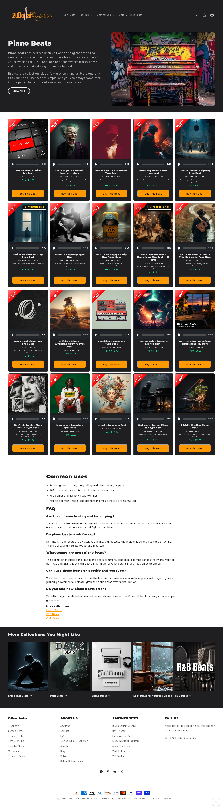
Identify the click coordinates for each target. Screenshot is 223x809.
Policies (64, 756)
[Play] (12, 164)
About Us (65, 726)
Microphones (15, 751)
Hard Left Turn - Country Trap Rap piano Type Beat (195, 255)
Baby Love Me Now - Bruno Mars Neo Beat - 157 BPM (153, 257)
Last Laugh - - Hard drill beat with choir (69, 171)
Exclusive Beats (16, 756)
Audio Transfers (121, 746)
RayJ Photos (119, 730)
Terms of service (141, 798)
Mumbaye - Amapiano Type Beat (69, 426)
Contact (64, 730)
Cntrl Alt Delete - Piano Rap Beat (28, 171)
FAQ (62, 736)
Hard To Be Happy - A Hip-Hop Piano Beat (111, 255)
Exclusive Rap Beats (123, 736)
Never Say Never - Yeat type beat (153, 171)
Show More (19, 90)
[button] (85, 14)
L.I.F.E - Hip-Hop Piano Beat (195, 426)
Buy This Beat (28, 193)
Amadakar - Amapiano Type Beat (111, 342)
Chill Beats (52, 618)
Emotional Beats (18, 695)
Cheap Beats (99, 695)
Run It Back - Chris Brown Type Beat (111, 171)
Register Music (16, 746)
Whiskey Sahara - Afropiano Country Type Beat (70, 344)
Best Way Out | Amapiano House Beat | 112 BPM (195, 342)
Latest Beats (54, 610)
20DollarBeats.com (68, 798)
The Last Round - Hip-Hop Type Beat (195, 171)
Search (64, 746)
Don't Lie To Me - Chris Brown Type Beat (28, 426)
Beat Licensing (16, 741)
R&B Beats (52, 614)
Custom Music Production (74, 741)
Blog (62, 751)
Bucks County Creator (124, 726)
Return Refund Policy (71, 761)
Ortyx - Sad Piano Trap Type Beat (28, 342)
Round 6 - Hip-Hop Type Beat (69, 255)
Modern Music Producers (125, 741)
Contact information (161, 798)
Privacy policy (123, 798)
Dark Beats (57, 695)
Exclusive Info (15, 736)
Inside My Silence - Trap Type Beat (28, 255)
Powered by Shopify (87, 798)
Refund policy (107, 798)
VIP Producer (119, 756)
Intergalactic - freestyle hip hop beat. (153, 342)
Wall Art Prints (120, 751)
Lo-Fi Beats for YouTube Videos (152, 695)
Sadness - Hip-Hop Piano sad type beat (153, 426)
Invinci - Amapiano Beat (111, 425)
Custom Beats (16, 730)
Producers (13, 726)
